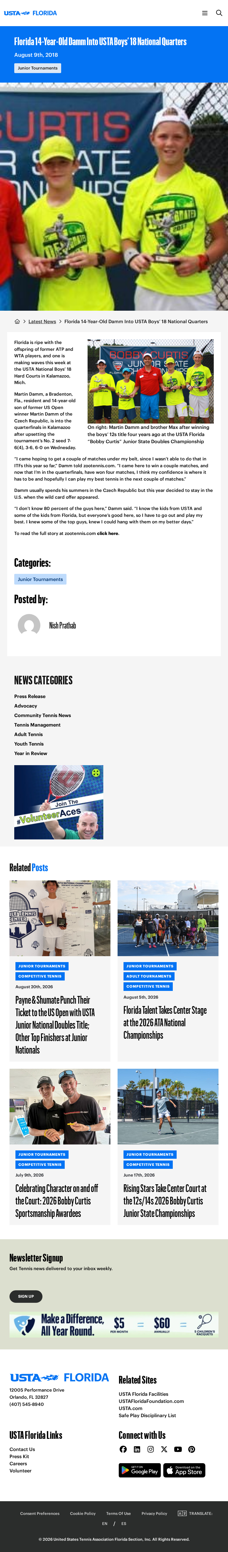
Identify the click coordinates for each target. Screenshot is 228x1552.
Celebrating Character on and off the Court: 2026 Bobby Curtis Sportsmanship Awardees (56, 1200)
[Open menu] (205, 13)
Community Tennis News (42, 715)
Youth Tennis (29, 744)
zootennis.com (80, 533)
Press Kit (19, 1456)
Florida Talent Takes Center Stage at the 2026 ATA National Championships (165, 1022)
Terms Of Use (118, 1513)
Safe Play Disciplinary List (147, 1415)
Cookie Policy (83, 1513)
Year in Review (30, 753)
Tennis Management (37, 725)
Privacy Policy (154, 1513)
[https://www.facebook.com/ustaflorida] (123, 1450)
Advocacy (25, 706)
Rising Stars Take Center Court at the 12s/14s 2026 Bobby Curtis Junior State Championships (165, 1200)
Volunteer (20, 1471)
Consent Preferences (39, 1513)
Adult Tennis (28, 734)
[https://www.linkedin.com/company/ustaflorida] (136, 1450)
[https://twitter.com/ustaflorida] (164, 1450)
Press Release (29, 696)
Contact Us (22, 1449)
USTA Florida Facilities (143, 1394)
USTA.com (130, 1408)
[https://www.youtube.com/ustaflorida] (177, 1450)
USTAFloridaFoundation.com (151, 1401)
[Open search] (219, 13)
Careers (18, 1463)
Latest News (42, 321)
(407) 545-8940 (27, 1404)
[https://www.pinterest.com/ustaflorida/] (191, 1450)
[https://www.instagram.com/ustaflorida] (150, 1450)
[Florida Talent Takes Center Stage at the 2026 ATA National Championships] (168, 918)
